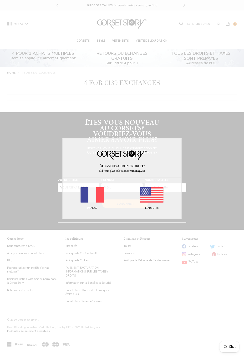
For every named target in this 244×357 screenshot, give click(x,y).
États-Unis (151, 208)
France (92, 208)
